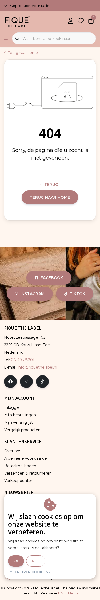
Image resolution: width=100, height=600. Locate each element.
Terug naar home (50, 197)
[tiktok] (42, 381)
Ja (16, 560)
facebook (52, 277)
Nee (36, 560)
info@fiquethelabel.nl (37, 367)
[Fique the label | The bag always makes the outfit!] (17, 21)
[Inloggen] (71, 21)
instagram (32, 293)
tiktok (77, 293)
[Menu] (6, 38)
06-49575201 (22, 359)
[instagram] (26, 381)
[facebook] (10, 381)
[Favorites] (81, 21)
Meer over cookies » (30, 572)
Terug (51, 184)
